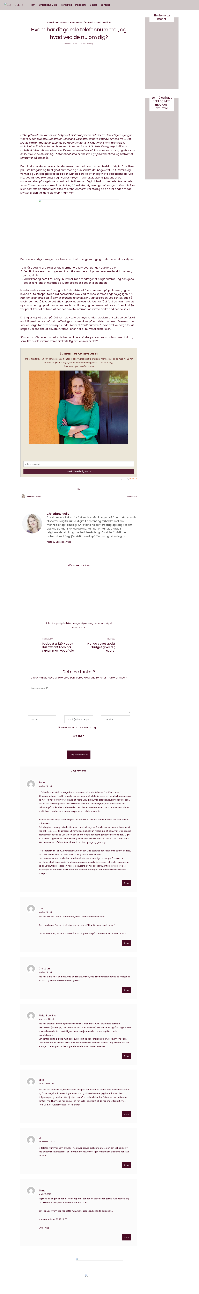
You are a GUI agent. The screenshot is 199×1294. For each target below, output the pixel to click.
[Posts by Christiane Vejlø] (23, 496)
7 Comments (132, 496)
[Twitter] (75, 496)
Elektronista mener (65, 22)
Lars (41, 908)
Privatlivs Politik (51, 1264)
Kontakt (105, 5)
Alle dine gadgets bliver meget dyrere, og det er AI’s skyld (79, 623)
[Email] (79, 496)
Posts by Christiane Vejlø (59, 542)
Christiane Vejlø (48, 5)
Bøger (93, 5)
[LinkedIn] (86, 496)
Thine (42, 1190)
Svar (126, 883)
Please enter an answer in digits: (78, 727)
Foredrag (66, 5)
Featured (88, 22)
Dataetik (50, 22)
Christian (44, 968)
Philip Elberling (47, 1015)
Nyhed (97, 22)
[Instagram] (151, 1264)
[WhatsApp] (82, 496)
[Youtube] (158, 1264)
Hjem (32, 5)
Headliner (106, 22)
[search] (114, 5)
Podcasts (81, 5)
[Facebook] (71, 496)
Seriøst (79, 22)
